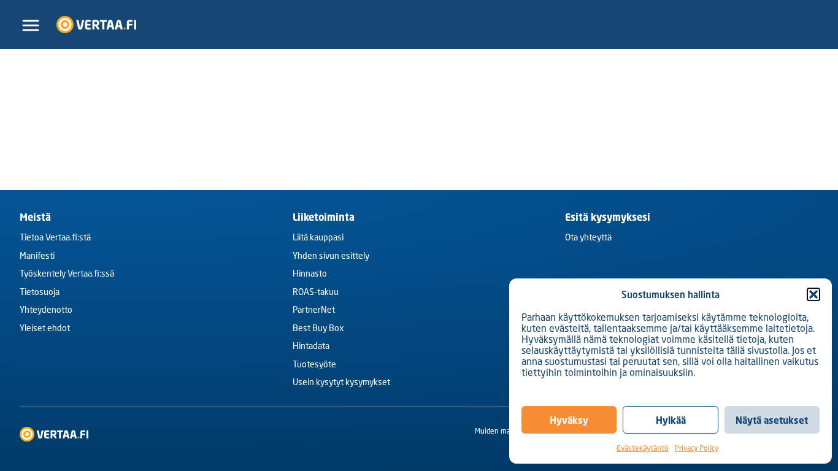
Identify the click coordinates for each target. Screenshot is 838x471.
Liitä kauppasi (318, 238)
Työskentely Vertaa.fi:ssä (67, 274)
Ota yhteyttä (588, 238)
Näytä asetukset (772, 420)
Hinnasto (310, 274)
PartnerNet (314, 311)
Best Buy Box (318, 328)
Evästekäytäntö (643, 448)
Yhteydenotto (46, 311)
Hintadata (311, 347)
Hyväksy (569, 420)
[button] (813, 294)
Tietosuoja (40, 292)
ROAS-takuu (316, 292)
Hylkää (671, 420)
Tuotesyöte (314, 365)
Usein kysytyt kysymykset (341, 383)
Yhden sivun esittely (331, 256)
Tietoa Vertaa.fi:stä (55, 238)
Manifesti (37, 256)
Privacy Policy (696, 448)
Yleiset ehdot (45, 328)
